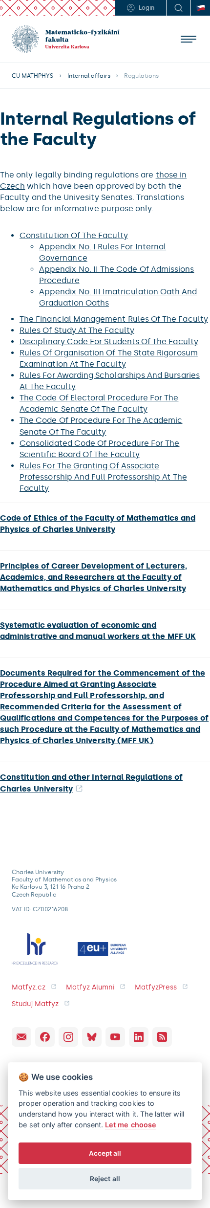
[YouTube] (115, 1037)
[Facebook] (45, 1037)
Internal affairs (89, 76)
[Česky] (200, 8)
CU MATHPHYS (33, 76)
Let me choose (130, 1124)
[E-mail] (21, 1037)
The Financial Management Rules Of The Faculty (114, 319)
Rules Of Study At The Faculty (77, 330)
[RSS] (162, 1037)
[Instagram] (68, 1037)
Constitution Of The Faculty (74, 235)
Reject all (105, 1179)
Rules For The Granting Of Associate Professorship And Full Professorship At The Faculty (103, 477)
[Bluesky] (92, 1037)
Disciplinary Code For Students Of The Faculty (109, 341)
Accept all (105, 1153)
